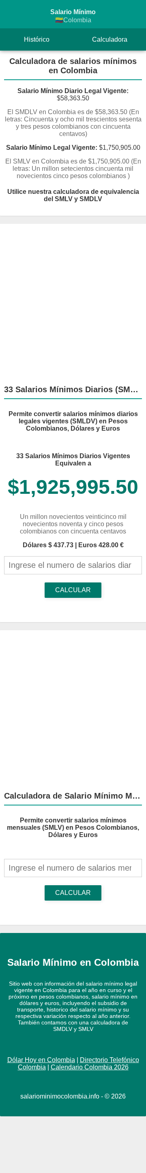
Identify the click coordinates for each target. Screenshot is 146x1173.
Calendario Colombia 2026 (90, 1067)
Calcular (73, 589)
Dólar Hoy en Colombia (41, 1059)
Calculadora (109, 39)
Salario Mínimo (73, 15)
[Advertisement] (73, 301)
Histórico (36, 39)
